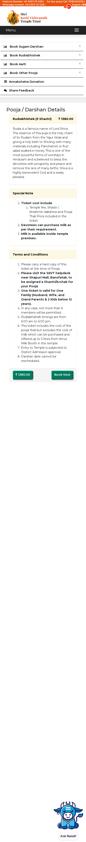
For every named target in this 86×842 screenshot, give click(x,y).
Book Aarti (16, 64)
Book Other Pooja (22, 73)
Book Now (62, 374)
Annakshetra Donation (25, 82)
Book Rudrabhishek (23, 55)
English (76, 4)
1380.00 (23, 374)
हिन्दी (84, 4)
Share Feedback (20, 90)
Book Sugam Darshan (25, 46)
